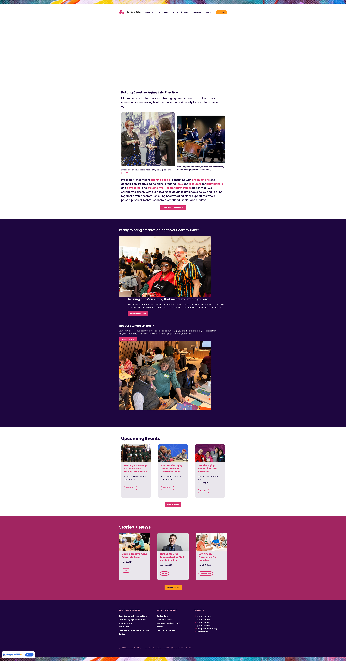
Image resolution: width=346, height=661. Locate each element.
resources (195, 184)
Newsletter (124, 627)
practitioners (214, 184)
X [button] (344, 2)
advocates (133, 188)
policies (124, 173)
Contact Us (210, 12)
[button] (155, 12)
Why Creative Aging (180, 12)
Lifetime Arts (133, 12)
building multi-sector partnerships (170, 188)
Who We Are (149, 12)
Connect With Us (128, 340)
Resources (197, 12)
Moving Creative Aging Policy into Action (134, 555)
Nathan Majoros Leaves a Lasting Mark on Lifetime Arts (172, 557)
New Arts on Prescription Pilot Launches (207, 557)
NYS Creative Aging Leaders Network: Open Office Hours (172, 468)
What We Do (163, 12)
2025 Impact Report (166, 630)
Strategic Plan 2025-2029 (168, 623)
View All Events (173, 505)
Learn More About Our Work (173, 208)
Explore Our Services (138, 313)
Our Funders (162, 616)
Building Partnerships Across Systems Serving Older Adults (136, 468)
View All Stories (173, 587)
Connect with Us (164, 619)
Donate (222, 12)
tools (180, 184)
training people (161, 180)
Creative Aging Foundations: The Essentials (207, 468)
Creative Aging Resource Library (134, 616)
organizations (201, 180)
